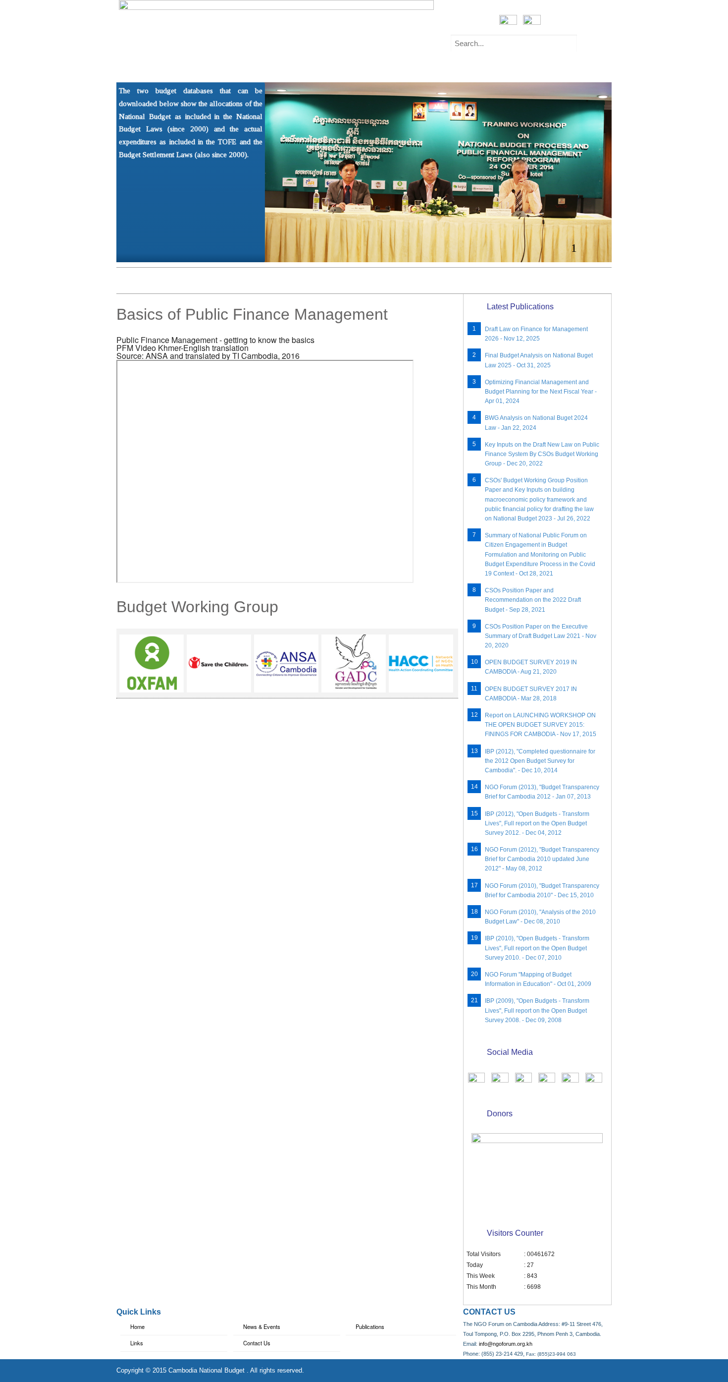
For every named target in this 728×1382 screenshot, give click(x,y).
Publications (571, 68)
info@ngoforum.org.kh (505, 1344)
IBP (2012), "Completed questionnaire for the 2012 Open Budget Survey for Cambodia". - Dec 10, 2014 (540, 761)
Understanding (236, 68)
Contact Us (256, 1343)
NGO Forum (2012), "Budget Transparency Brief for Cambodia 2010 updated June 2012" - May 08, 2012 (542, 859)
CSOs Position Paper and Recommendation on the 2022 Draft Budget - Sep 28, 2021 (533, 600)
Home (136, 68)
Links (136, 1343)
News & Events (261, 1326)
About (176, 68)
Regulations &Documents (327, 68)
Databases (412, 68)
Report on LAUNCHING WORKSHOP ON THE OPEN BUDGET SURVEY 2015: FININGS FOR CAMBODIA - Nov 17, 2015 (540, 725)
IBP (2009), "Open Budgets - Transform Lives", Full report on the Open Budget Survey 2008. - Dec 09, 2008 (537, 1010)
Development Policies (490, 68)
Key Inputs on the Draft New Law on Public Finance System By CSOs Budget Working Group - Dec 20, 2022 (542, 454)
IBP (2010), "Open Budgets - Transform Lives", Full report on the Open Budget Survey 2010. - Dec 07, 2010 (537, 948)
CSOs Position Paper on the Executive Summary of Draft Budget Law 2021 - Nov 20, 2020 (540, 636)
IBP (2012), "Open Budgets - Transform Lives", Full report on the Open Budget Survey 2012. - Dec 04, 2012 (537, 823)
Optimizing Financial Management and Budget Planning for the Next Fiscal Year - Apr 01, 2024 (541, 391)
